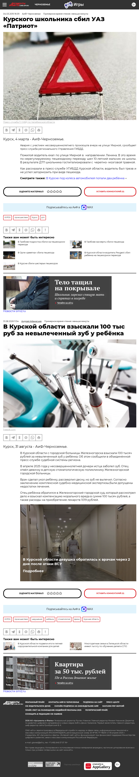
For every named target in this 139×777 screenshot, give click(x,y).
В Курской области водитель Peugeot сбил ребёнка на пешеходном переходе (107, 254)
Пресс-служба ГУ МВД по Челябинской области (29, 122)
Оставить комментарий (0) (110, 191)
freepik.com (9, 429)
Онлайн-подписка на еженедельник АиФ (76, 706)
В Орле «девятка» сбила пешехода (36, 252)
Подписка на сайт (92, 702)
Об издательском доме (38, 706)
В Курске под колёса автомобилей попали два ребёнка (85, 178)
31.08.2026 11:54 (11, 321)
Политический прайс (96, 710)
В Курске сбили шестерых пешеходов (38, 263)
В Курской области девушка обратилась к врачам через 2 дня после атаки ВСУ (76, 561)
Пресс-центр (112, 702)
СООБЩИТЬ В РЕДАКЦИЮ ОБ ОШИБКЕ (43, 714)
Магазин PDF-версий (113, 706)
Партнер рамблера (72, 764)
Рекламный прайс (35, 702)
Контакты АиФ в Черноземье (63, 702)
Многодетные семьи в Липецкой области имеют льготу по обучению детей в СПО (106, 645)
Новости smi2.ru (14, 311)
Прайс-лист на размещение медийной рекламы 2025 (53, 710)
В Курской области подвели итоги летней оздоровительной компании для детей (40, 645)
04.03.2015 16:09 (11, 14)
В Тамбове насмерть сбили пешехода (104, 242)
